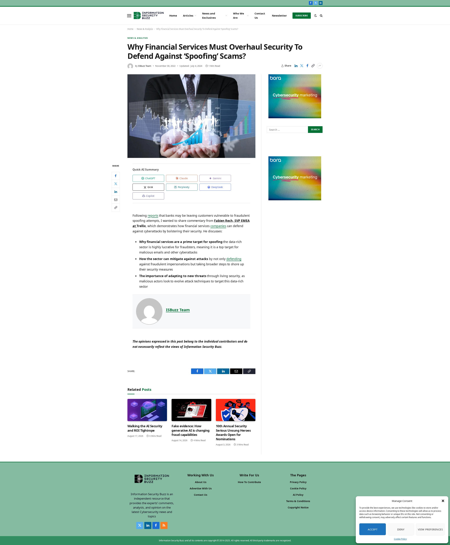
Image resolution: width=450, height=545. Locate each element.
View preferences (430, 529)
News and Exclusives (209, 15)
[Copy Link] (313, 66)
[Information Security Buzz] (149, 15)
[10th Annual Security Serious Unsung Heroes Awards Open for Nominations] (235, 410)
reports (153, 215)
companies (218, 226)
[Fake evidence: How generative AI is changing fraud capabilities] (191, 410)
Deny (400, 529)
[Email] (116, 200)
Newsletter (279, 15)
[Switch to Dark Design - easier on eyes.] (315, 15)
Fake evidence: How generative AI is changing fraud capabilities (191, 430)
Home (173, 15)
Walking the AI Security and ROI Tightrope (144, 428)
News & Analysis (145, 28)
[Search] (321, 16)
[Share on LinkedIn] (296, 66)
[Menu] (129, 15)
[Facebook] (116, 176)
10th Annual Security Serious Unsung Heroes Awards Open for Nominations (233, 432)
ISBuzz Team (144, 65)
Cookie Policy (400, 538)
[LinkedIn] (116, 192)
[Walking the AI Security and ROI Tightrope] (147, 410)
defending (234, 259)
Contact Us (260, 15)
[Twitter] (116, 184)
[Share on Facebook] (307, 66)
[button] (443, 501)
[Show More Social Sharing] (320, 66)
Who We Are (238, 15)
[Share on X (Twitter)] (301, 66)
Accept (373, 529)
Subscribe (301, 15)
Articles (188, 15)
